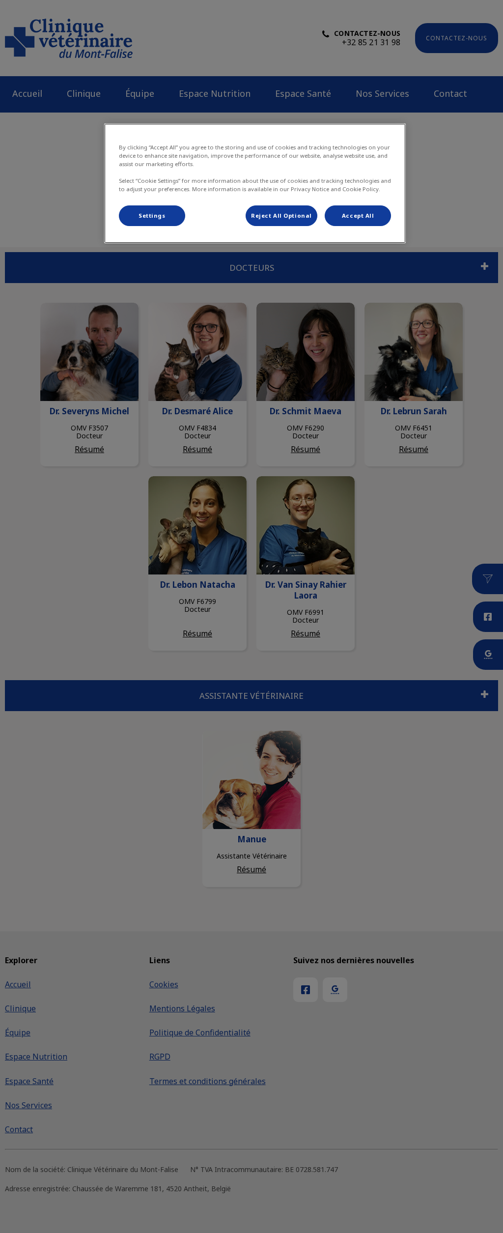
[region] (255, 183)
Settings (152, 215)
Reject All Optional (281, 215)
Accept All (358, 215)
